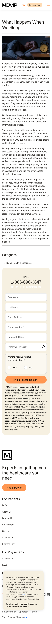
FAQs (4, 505)
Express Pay (34, 5)
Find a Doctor (14, 487)
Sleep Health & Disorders (18, 263)
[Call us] (23, 4)
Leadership (7, 518)
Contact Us (7, 537)
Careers (6, 531)
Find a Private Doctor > (26, 379)
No (30, 367)
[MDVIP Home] (9, 5)
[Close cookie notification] (39, 575)
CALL (26, 277)
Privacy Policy (33, 599)
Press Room (8, 524)
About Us (6, 511)
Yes (15, 367)
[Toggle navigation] (48, 4)
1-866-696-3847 (26, 282)
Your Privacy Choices (14, 594)
